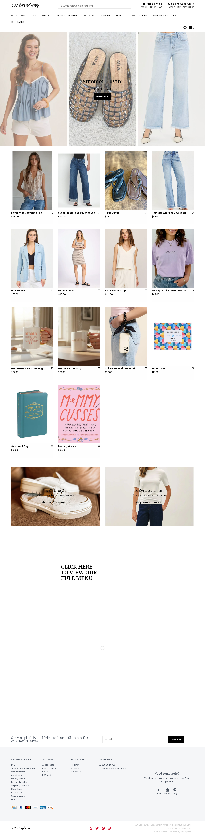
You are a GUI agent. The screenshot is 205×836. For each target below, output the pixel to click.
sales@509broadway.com (112, 768)
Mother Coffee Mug (69, 368)
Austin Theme (160, 831)
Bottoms (46, 15)
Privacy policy (18, 778)
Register (75, 765)
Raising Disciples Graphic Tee (169, 290)
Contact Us (16, 792)
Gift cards (17, 22)
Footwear (89, 15)
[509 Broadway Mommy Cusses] (79, 414)
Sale (175, 15)
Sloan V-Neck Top (115, 290)
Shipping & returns (20, 785)
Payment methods (20, 782)
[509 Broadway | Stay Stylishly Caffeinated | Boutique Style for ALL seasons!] (32, 5)
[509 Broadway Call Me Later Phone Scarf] (126, 336)
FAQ (13, 765)
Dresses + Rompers (67, 15)
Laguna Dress (66, 290)
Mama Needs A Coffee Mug (27, 368)
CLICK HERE (77, 566)
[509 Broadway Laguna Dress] (79, 258)
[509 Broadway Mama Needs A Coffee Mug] (32, 336)
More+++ (121, 15)
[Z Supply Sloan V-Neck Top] (126, 258)
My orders (75, 768)
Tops (33, 15)
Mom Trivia (158, 368)
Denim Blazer (19, 290)
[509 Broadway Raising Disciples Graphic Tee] (173, 258)
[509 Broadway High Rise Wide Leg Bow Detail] (173, 180)
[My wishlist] (185, 28)
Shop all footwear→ (55, 502)
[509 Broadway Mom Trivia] (173, 336)
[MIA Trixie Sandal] (126, 180)
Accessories (139, 15)
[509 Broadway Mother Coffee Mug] (79, 336)
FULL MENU (77, 577)
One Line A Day (19, 446)
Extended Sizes (160, 15)
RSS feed (46, 775)
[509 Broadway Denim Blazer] (32, 258)
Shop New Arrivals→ (148, 502)
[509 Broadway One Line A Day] (32, 414)
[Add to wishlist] (52, 212)
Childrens (105, 15)
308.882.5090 (108, 765)
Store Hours (16, 789)
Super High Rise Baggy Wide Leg (76, 212)
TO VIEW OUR (79, 572)
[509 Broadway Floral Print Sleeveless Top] (32, 180)
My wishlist (76, 771)
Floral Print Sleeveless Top (26, 212)
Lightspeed (186, 831)
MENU (13, 799)
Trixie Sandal (112, 212)
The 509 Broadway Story (23, 768)
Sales (45, 771)
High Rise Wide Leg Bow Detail (169, 212)
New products (49, 768)
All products (48, 765)
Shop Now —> (102, 96)
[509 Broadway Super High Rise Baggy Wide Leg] (79, 180)
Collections (18, 15)
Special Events (18, 796)
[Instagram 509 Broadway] (109, 828)
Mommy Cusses (67, 446)
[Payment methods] (14, 808)
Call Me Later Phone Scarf (120, 368)
